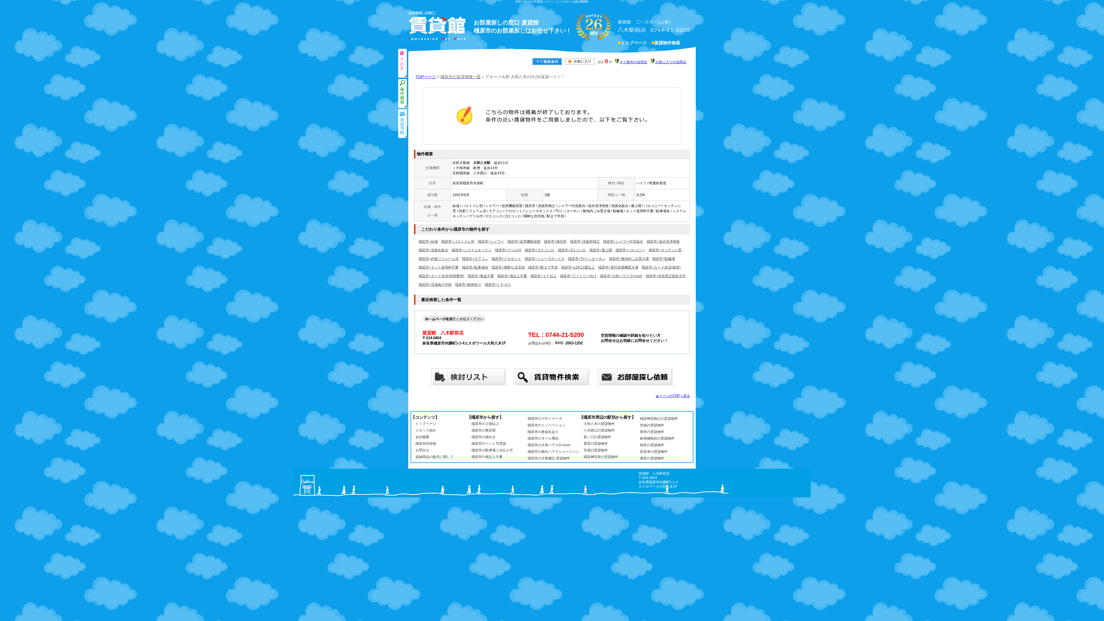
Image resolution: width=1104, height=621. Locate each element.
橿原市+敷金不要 (481, 276)
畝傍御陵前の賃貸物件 (657, 438)
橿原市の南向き (483, 437)
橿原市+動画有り (468, 285)
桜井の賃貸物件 (652, 445)
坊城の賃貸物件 (652, 425)
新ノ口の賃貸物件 (597, 437)
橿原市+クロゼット (506, 259)
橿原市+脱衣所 (555, 241)
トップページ (634, 42)
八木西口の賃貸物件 (599, 430)
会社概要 (422, 437)
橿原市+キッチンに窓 (665, 250)
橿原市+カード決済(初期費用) (441, 276)
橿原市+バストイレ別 (457, 241)
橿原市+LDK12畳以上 (578, 267)
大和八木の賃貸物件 (599, 424)
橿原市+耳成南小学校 (435, 285)
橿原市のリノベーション (547, 425)
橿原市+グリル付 (508, 250)
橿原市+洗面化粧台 (433, 250)
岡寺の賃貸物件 (652, 432)
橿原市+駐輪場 (663, 259)
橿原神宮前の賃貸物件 (601, 457)
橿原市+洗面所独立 (585, 241)
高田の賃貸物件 (652, 458)
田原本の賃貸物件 (654, 452)
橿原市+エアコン (475, 259)
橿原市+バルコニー (630, 250)
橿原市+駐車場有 (475, 267)
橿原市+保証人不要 (512, 276)
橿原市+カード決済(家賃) (661, 267)
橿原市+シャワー (491, 241)
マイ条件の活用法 (633, 62)
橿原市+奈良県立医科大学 (666, 276)
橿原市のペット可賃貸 (488, 444)
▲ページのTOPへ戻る (673, 396)
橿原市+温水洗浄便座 (663, 241)
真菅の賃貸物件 (596, 444)
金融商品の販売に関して (434, 457)
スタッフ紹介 (425, 430)
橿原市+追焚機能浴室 (523, 241)
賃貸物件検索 (667, 42)
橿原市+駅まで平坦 (543, 267)
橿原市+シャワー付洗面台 (623, 241)
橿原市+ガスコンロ (539, 250)
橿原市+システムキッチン (472, 250)
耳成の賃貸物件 (596, 450)
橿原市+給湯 (428, 241)
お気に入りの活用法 (670, 62)
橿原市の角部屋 (483, 430)
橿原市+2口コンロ (572, 250)
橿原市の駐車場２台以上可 (492, 450)
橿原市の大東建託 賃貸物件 (549, 458)
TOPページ (425, 76)
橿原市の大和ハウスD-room (549, 445)
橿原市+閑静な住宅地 (508, 267)
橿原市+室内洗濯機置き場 (618, 267)
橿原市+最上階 (600, 250)
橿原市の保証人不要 (487, 457)
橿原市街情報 (425, 444)
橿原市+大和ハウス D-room (621, 276)
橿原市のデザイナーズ (545, 419)
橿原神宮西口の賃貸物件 (659, 419)
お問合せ (422, 450)
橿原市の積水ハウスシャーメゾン (553, 452)
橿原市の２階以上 (485, 424)
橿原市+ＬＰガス (498, 285)
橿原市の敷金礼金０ (543, 432)
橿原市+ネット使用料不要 (439, 267)
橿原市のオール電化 (543, 438)
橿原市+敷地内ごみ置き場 (629, 259)
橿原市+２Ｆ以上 (543, 276)
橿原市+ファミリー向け (578, 276)
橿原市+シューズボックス (545, 259)
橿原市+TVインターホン (586, 259)
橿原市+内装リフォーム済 (439, 259)
